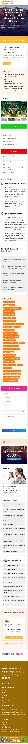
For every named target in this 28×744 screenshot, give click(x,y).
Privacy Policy (5, 727)
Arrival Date (5, 410)
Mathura (4, 691)
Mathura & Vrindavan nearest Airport (13, 587)
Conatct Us (5, 725)
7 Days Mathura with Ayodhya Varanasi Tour (13, 715)
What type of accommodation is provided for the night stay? (12, 282)
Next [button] (24, 633)
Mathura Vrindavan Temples (9, 730)
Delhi (3, 693)
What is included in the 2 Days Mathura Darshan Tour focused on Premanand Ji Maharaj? (14, 260)
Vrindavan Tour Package (10, 552)
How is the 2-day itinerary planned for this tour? (13, 275)
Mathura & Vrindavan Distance (12, 570)
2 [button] (11, 644)
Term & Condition (6, 729)
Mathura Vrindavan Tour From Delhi (11, 717)
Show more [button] (6, 63)
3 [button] (16, 644)
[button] (3, 109)
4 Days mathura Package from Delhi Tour (13, 712)
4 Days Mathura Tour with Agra (12, 522)
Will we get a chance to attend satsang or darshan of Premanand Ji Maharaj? (14, 268)
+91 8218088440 (10, 443)
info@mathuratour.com (12, 491)
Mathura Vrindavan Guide (11, 584)
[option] (14, 630)
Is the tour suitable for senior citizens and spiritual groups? (13, 289)
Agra (3, 695)
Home (2, 24)
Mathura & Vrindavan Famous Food (13, 574)
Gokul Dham (5, 700)
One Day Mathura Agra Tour (9, 710)
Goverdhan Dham (6, 702)
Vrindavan (4, 703)
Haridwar (4, 696)
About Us (4, 723)
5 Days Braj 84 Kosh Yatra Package (13, 526)
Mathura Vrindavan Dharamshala (11, 732)
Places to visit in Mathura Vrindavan (13, 605)
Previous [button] (6, 633)
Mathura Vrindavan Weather (11, 597)
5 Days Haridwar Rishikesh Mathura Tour (12, 713)
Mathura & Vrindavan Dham (11, 566)
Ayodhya (4, 698)
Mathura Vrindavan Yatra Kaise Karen (14, 601)
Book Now (14, 460)
